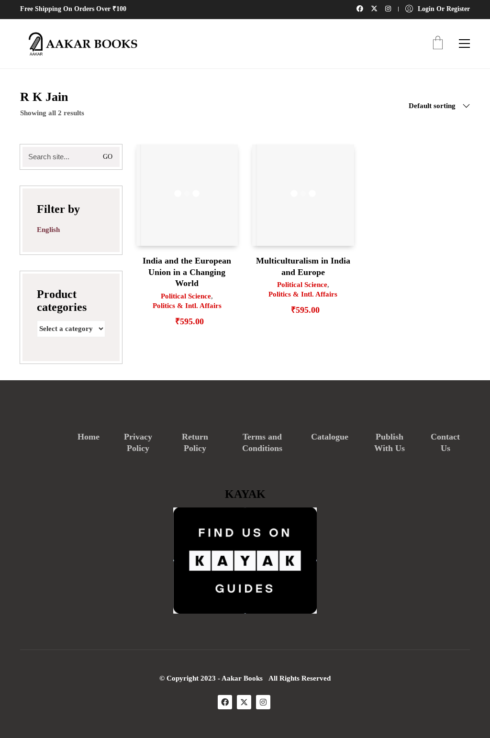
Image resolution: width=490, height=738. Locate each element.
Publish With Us (389, 442)
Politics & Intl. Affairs (187, 305)
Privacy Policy (138, 442)
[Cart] (438, 43)
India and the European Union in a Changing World (187, 272)
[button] (464, 43)
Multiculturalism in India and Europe (303, 266)
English (48, 229)
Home (89, 436)
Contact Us (445, 442)
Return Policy (195, 442)
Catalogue (329, 436)
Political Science (186, 296)
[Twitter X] (244, 702)
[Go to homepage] (80, 43)
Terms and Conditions (262, 442)
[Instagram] (263, 702)
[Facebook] (225, 702)
